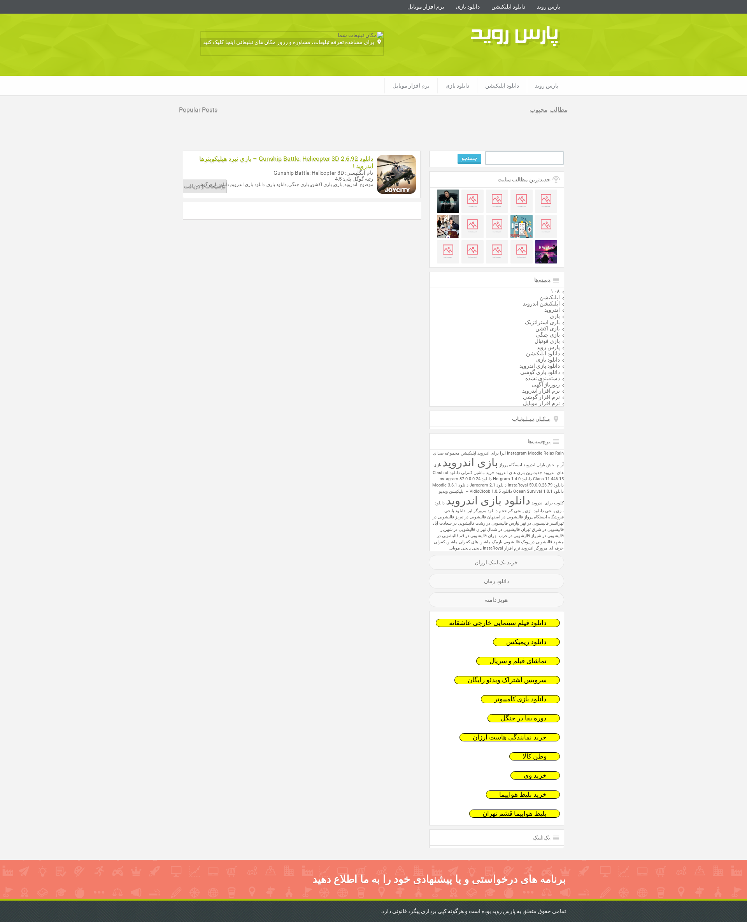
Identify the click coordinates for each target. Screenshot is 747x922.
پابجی (477, 548)
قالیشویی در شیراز (547, 535)
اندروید (552, 310)
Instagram (517, 453)
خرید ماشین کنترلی (477, 472)
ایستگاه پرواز (510, 464)
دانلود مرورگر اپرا (482, 510)
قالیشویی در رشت (491, 523)
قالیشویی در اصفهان (505, 517)
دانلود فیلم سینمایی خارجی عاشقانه (498, 623)
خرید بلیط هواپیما (523, 794)
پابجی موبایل (460, 548)
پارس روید (548, 7)
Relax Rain (554, 453)
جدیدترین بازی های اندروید (519, 472)
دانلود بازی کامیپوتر (520, 699)
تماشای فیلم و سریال (518, 661)
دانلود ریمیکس (526, 642)
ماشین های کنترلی (475, 541)
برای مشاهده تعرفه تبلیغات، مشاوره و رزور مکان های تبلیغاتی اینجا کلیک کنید (288, 42)
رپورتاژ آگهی (546, 384)
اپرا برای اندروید (491, 453)
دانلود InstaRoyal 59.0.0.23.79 (536, 485)
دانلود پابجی (454, 510)
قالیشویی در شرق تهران (542, 529)
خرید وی (535, 775)
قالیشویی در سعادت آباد (453, 523)
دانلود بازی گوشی (540, 372)
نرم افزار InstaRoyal (501, 548)
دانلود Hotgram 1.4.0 (512, 478)
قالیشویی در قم (473, 535)
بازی (555, 316)
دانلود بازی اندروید (539, 366)
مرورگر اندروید (534, 548)
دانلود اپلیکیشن (508, 7)
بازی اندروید (470, 462)
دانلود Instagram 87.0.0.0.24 (465, 478)
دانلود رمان (496, 581)
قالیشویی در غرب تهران (509, 535)
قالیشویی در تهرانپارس (529, 523)
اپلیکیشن (550, 297)
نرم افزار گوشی (541, 397)
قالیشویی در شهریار (457, 529)
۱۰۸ (555, 291)
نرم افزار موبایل (425, 7)
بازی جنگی (548, 335)
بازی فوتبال (547, 341)
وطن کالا (535, 756)
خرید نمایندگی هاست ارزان (510, 737)
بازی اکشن (547, 328)
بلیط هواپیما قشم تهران (514, 813)
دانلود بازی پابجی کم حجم (521, 510)
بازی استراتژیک (542, 322)
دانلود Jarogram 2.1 (488, 485)
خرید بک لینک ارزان (496, 562)
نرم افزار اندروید (541, 391)
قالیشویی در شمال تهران (498, 529)
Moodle (535, 453)
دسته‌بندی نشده (542, 378)
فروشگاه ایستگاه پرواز (544, 517)
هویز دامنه (496, 600)
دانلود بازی (468, 7)
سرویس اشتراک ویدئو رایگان (507, 680)
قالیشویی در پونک (536, 541)
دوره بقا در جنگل (524, 718)
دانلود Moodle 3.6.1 (450, 485)
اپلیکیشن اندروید (541, 303)
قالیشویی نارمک (506, 541)
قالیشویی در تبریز (470, 517)
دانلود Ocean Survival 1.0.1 (538, 491)
